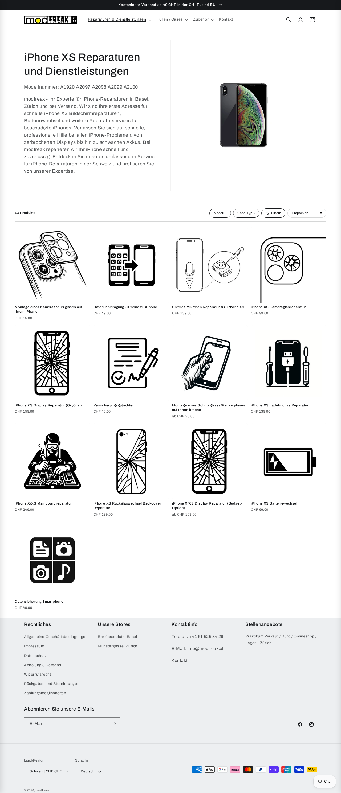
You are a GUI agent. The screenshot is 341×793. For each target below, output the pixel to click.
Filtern (276, 213)
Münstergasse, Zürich (117, 646)
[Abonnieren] (114, 723)
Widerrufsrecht (37, 674)
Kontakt (180, 660)
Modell (220, 213)
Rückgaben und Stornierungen (51, 684)
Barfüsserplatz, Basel (117, 637)
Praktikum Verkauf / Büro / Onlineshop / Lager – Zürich (280, 639)
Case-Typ (246, 213)
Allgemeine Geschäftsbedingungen (56, 637)
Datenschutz (35, 656)
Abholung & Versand (42, 665)
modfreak (43, 790)
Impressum (34, 646)
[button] (119, 19)
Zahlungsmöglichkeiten (45, 693)
